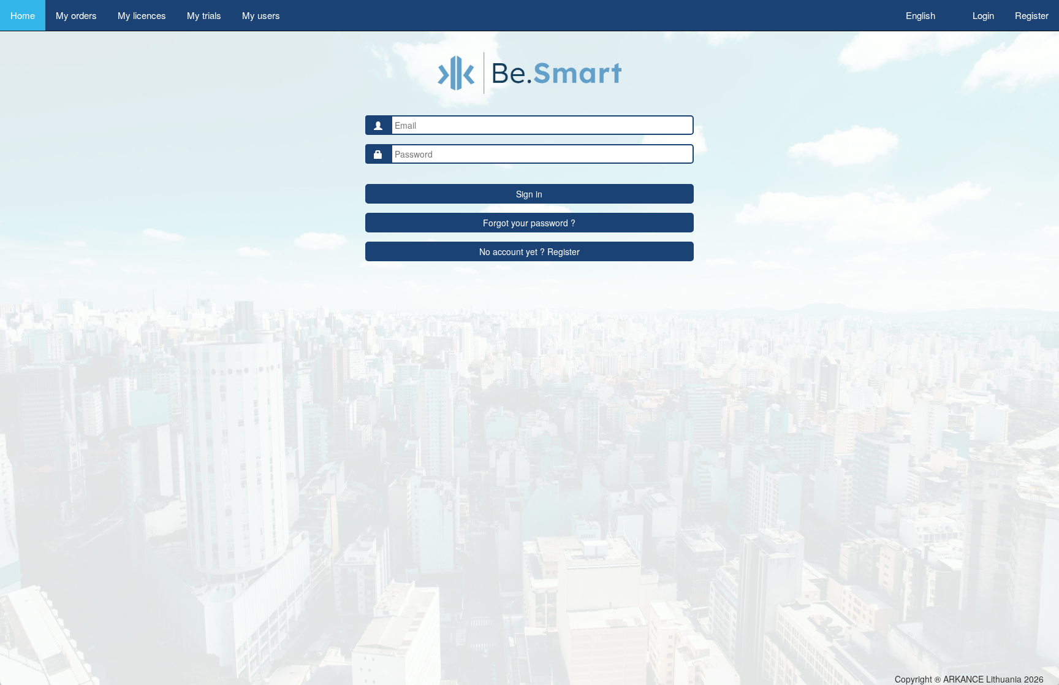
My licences (142, 15)
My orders (76, 15)
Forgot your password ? (529, 222)
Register (1032, 15)
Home (22, 15)
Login (983, 15)
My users (261, 15)
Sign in (529, 194)
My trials (204, 15)
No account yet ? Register (529, 251)
